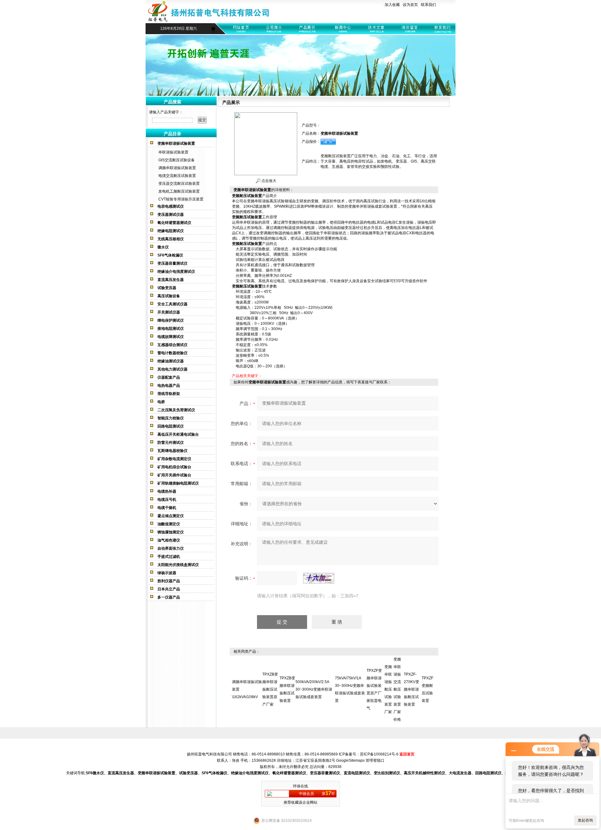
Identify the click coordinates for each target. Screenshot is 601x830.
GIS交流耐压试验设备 (176, 160)
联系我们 (428, 5)
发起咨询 (585, 820)
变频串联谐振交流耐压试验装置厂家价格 (397, 689)
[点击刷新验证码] (318, 578)
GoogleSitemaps (350, 760)
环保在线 (300, 786)
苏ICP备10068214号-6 (379, 754)
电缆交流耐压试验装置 (177, 176)
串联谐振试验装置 (173, 152)
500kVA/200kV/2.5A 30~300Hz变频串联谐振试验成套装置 (313, 689)
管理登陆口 (375, 760)
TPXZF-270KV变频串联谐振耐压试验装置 (411, 689)
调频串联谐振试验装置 (177, 168)
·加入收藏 (391, 5)
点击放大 (268, 181)
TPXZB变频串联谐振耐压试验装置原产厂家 (270, 689)
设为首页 (410, 5)
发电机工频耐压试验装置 (179, 191)
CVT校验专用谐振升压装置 (180, 199)
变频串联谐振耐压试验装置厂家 (388, 689)
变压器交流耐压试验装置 (179, 183)
